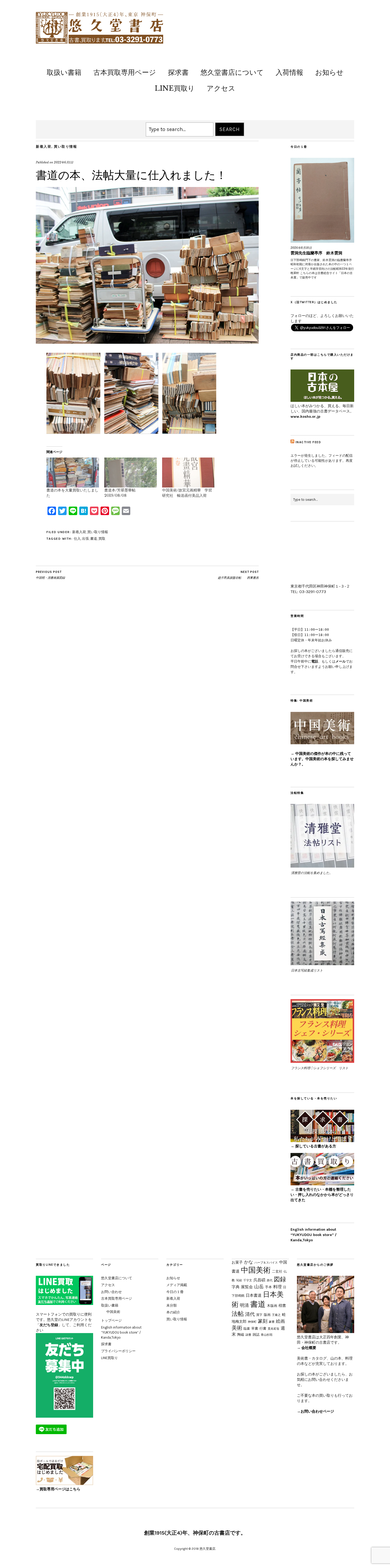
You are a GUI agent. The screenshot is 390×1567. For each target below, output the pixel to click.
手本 (268, 1287)
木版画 (272, 1305)
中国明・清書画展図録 (50, 575)
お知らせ (329, 72)
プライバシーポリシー (118, 1351)
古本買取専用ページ (124, 72)
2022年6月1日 (63, 162)
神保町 (252, 1322)
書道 (93, 539)
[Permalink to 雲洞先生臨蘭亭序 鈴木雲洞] (322, 200)
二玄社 (277, 1271)
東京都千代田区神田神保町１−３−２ (320, 586)
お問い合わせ (111, 1292)
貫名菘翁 (273, 1328)
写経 (239, 1280)
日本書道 (254, 1295)
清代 (250, 1314)
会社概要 (308, 1348)
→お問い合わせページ (315, 1411)
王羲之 (276, 1315)
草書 (254, 1328)
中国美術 (113, 1312)
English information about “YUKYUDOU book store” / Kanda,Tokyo (314, 1234)
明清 (244, 1305)
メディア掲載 (176, 1285)
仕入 (77, 539)
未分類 (171, 1305)
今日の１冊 (175, 1292)
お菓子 (237, 1262)
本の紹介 (173, 1312)
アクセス (221, 88)
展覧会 (247, 1286)
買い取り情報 (65, 147)
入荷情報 (289, 72)
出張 (85, 539)
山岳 (259, 1287)
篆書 (272, 1322)
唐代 (269, 1280)
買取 (101, 539)
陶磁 (240, 1334)
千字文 (247, 1280)
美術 (237, 1328)
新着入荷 (43, 147)
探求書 (178, 72)
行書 (262, 1328)
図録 (280, 1279)
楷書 (282, 1305)
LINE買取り (175, 88)
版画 (267, 1314)
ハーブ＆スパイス (266, 1262)
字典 (236, 1286)
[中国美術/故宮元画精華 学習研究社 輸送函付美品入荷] (188, 472)
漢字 (259, 1315)
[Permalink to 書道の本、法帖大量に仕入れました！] (147, 342)
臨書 (247, 1328)
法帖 (238, 1313)
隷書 (248, 1335)
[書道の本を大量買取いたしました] (72, 472)
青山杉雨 (266, 1335)
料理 (277, 1286)
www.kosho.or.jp (305, 416)
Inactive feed (308, 442)
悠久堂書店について (232, 72)
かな (248, 1262)
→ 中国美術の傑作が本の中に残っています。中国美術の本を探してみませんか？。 (322, 759)
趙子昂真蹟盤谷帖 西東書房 (238, 575)
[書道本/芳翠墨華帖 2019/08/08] (130, 472)
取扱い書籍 (64, 72)
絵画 (280, 1321)
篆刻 (262, 1321)
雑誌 (256, 1335)
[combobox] (180, 129)
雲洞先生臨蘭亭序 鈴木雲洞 (316, 253)
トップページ (111, 1320)
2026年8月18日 (301, 248)
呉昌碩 (259, 1279)
